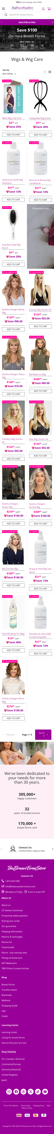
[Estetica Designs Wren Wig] (13, 677)
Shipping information (12, 931)
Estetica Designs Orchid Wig (37, 505)
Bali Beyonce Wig (37, 374)
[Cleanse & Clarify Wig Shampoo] (13, 158)
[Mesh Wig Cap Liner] (13, 97)
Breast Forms (8, 984)
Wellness (6, 1000)
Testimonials (8, 947)
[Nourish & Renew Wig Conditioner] (40, 158)
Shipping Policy (38, 1105)
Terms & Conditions (11, 1105)
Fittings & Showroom (12, 957)
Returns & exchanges (12, 936)
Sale (4, 1010)
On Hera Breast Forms (27, 36)
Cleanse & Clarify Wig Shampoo (12, 181)
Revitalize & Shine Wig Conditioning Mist (40, 635)
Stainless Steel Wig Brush (11, 246)
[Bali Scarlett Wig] (13, 547)
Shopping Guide (9, 1005)
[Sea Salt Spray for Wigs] (13, 612)
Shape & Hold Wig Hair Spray (40, 570)
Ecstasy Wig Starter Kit (40, 309)
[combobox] (27, 15)
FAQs (48, 1105)
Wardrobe (7, 995)
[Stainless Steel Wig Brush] (13, 223)
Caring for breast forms (13, 1037)
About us (6, 905)
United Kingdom (10, 1074)
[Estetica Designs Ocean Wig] (13, 482)
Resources (7, 942)
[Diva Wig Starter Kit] (40, 418)
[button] (49, 9)
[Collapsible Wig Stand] (40, 97)
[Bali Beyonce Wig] (40, 353)
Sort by (6, 70)
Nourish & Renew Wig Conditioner (39, 182)
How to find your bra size (14, 1042)
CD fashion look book (12, 910)
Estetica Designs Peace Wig (13, 376)
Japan (4, 1080)
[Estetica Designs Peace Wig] (13, 353)
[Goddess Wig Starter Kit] (13, 418)
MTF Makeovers (9, 963)
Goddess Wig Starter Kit (12, 441)
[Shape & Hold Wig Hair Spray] (40, 547)
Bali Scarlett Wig (10, 568)
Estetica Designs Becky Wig (13, 311)
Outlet (5, 1016)
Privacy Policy (26, 1105)
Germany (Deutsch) (11, 1069)
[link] (11, 734)
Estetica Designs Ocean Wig (10, 505)
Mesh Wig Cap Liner (11, 118)
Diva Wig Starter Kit (38, 439)
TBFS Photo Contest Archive (15, 968)
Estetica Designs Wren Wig (13, 700)
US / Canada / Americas (13, 1058)
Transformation (9, 989)
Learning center (9, 1032)
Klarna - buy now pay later (14, 952)
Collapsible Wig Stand (39, 118)
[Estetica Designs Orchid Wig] (40, 482)
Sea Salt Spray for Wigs (13, 633)
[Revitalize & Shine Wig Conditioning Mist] (40, 612)
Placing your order (11, 920)
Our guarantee (9, 926)
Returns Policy (27, 1108)
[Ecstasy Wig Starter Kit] (40, 288)
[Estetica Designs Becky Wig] (13, 288)
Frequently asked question (15, 915)
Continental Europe (11, 1064)
